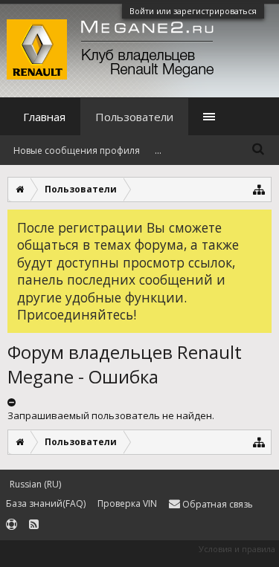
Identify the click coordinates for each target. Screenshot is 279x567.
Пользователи (134, 116)
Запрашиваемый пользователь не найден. (110, 415)
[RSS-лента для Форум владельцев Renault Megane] (34, 525)
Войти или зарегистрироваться (193, 10)
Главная (44, 116)
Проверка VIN (127, 503)
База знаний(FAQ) (46, 503)
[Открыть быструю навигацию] (259, 189)
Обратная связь (216, 504)
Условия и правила (237, 548)
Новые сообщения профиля (76, 150)
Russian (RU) (35, 484)
